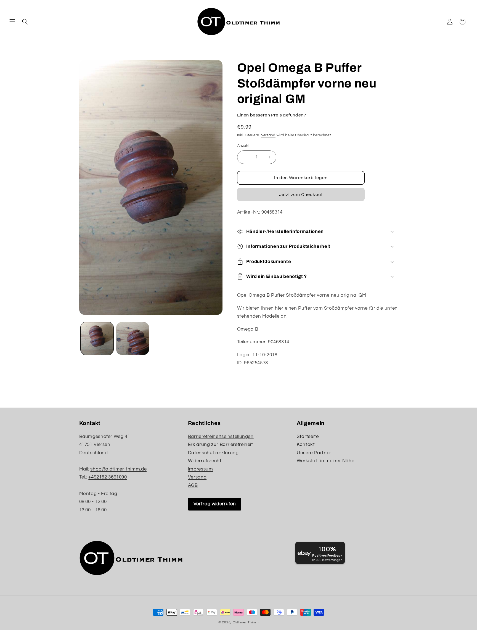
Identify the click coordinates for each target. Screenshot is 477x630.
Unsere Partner (314, 452)
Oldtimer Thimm (246, 622)
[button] (12, 21)
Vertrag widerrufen (215, 503)
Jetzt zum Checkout (301, 194)
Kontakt (306, 444)
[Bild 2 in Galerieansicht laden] (132, 338)
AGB (193, 485)
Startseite (308, 436)
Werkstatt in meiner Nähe (325, 460)
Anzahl (243, 146)
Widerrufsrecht (205, 460)
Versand (268, 135)
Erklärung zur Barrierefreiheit (220, 444)
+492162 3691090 (107, 477)
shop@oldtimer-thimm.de (118, 469)
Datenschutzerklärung (213, 452)
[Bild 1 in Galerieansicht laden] (97, 338)
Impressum (200, 469)
